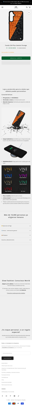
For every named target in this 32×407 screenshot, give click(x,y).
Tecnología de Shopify (20, 400)
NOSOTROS (4, 363)
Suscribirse (7, 358)
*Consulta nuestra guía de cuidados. (16, 293)
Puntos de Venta (6, 374)
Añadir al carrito (16, 58)
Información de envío (7, 365)
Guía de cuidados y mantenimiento (11, 372)
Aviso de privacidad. (7, 382)
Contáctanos (5, 377)
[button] (16, 63)
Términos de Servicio (7, 384)
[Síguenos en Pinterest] (10, 396)
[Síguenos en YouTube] (14, 396)
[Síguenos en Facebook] (2, 396)
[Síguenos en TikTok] (18, 396)
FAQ (3, 379)
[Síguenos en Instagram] (6, 396)
